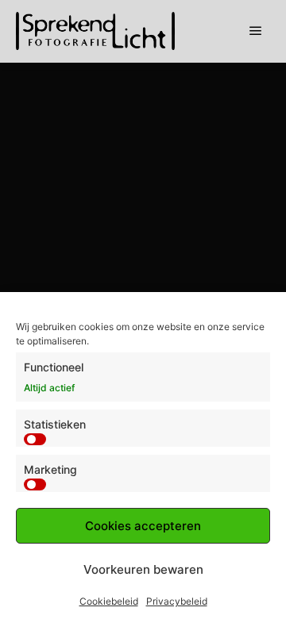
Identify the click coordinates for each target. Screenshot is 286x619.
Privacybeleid (176, 601)
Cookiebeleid (108, 601)
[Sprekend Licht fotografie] (95, 31)
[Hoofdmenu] (256, 31)
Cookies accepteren (143, 525)
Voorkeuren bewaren (143, 569)
